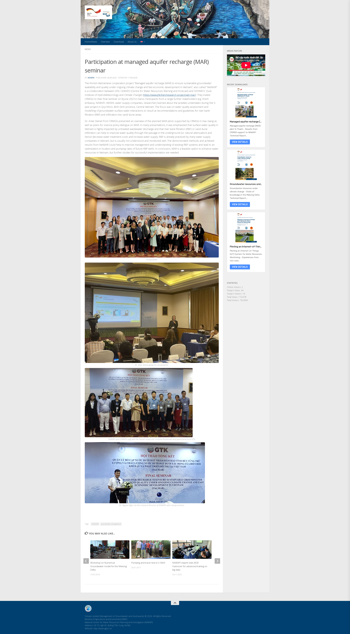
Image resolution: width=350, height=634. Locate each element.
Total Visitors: (233, 300)
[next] (217, 561)
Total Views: (232, 297)
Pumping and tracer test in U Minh (148, 562)
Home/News (91, 41)
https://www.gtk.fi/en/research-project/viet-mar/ (169, 95)
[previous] (86, 561)
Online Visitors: (234, 287)
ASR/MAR (95, 524)
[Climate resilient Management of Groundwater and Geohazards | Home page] (98, 12)
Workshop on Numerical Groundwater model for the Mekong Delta (108, 566)
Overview (105, 41)
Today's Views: (234, 290)
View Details (240, 142)
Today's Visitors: (235, 293)
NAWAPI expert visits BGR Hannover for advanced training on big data (189, 566)
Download (119, 41)
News (88, 49)
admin (91, 77)
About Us (132, 41)
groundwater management (111, 524)
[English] (142, 41)
